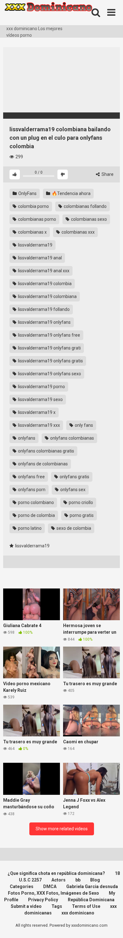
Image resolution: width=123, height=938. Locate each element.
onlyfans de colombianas (42, 463)
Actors (58, 879)
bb (77, 879)
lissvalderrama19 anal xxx (43, 270)
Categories (21, 886)
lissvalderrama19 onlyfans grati (49, 347)
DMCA (49, 886)
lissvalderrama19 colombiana (47, 296)
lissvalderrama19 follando (43, 309)
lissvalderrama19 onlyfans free (48, 335)
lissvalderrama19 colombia (44, 283)
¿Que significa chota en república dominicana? (56, 873)
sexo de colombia (73, 528)
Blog (95, 879)
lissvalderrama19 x (36, 412)
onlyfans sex (72, 489)
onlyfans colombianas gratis (45, 450)
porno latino (29, 528)
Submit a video (26, 906)
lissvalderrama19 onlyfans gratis (50, 360)
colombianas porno (36, 219)
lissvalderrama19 (34, 244)
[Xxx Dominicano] (50, 12)
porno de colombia (36, 515)
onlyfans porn (31, 489)
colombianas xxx (78, 232)
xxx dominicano (78, 912)
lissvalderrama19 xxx (38, 425)
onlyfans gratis (74, 476)
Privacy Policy (43, 899)
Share (107, 174)
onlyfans (26, 438)
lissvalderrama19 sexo (40, 399)
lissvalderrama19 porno (41, 386)
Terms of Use (86, 906)
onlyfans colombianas (71, 438)
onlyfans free (31, 476)
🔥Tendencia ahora (71, 193)
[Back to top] (111, 925)
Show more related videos (62, 828)
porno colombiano (35, 502)
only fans (83, 425)
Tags (56, 906)
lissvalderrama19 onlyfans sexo (49, 373)
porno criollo (80, 502)
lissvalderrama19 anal (39, 257)
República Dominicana (91, 899)
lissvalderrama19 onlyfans (44, 322)
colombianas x (32, 232)
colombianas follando (85, 206)
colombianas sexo (88, 219)
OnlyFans (27, 193)
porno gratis (81, 515)
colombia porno (33, 206)
